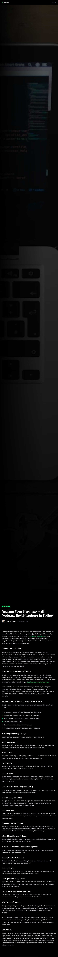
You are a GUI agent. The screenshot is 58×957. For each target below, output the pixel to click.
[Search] (52, 2)
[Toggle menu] (55, 2)
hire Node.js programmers (37, 636)
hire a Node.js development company (38, 682)
